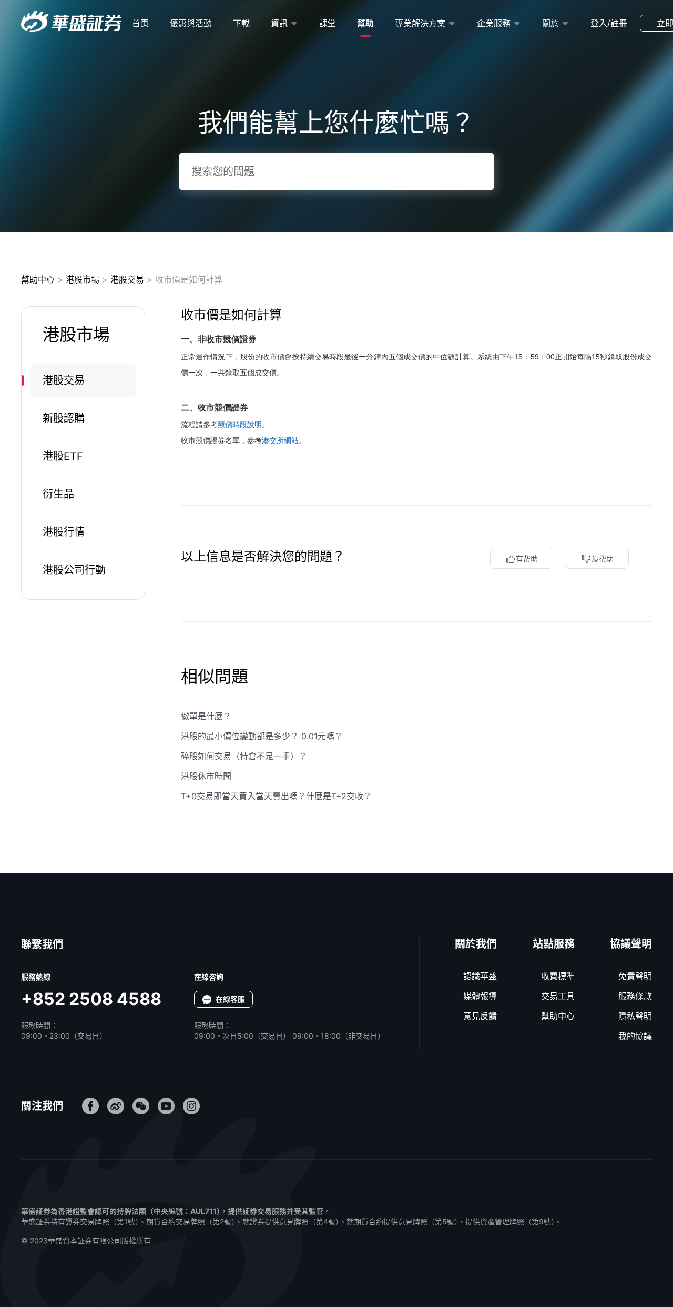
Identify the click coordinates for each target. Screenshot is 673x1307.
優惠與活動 (191, 23)
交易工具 (558, 996)
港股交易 (127, 279)
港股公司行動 (74, 570)
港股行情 (64, 532)
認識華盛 (480, 976)
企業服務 (494, 23)
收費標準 (558, 976)
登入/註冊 (608, 23)
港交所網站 (280, 440)
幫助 (365, 23)
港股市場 (82, 279)
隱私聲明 (635, 1016)
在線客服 (230, 998)
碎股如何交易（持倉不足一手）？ (244, 756)
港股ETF (63, 456)
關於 (550, 23)
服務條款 (635, 996)
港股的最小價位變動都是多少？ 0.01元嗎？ (262, 736)
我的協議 (635, 1036)
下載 (241, 23)
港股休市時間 (206, 776)
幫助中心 (38, 279)
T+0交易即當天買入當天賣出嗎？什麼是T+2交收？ (276, 796)
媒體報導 (480, 996)
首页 (140, 23)
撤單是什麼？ (206, 716)
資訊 (279, 23)
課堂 (327, 23)
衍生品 (58, 494)
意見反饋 (480, 1016)
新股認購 (64, 418)
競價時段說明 (240, 424)
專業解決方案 (420, 23)
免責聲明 (635, 976)
